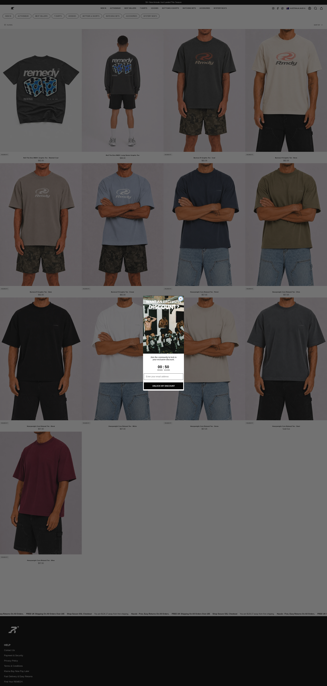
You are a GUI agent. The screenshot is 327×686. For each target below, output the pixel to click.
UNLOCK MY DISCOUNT (163, 386)
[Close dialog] (180, 298)
